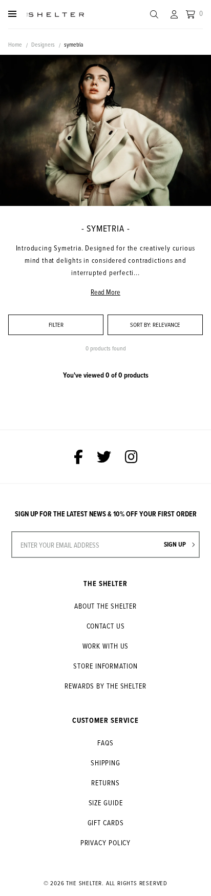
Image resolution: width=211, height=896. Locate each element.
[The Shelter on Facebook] (78, 457)
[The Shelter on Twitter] (104, 457)
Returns (105, 782)
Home (15, 44)
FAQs (105, 742)
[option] (105, 130)
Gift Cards (106, 822)
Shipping (105, 762)
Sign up (175, 544)
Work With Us (105, 646)
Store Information (105, 666)
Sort (140, 325)
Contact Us (106, 626)
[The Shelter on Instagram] (131, 457)
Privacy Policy (105, 842)
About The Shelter (105, 606)
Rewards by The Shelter (105, 686)
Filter (56, 324)
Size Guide (106, 802)
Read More (105, 292)
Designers (43, 44)
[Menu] (12, 13)
